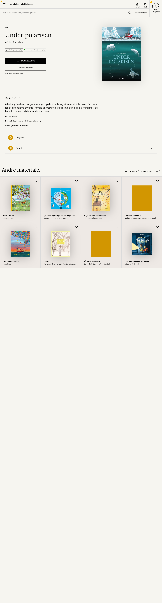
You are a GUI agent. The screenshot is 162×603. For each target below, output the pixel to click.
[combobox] (66, 13)
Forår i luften (8, 215)
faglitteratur (24, 126)
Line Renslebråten (17, 42)
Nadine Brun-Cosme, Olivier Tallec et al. (140, 218)
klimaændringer (32, 121)
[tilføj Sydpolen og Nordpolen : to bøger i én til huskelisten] (76, 181)
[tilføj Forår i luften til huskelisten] (36, 181)
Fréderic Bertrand (132, 264)
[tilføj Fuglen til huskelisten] (76, 226)
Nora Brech (7, 264)
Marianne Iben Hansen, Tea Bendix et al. (60, 264)
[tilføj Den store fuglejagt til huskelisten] (36, 226)
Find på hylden (26, 67)
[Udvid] (40, 121)
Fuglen (46, 261)
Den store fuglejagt (11, 261)
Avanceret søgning (141, 13)
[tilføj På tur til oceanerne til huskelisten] (117, 226)
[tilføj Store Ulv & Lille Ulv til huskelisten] (157, 181)
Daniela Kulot (8, 218)
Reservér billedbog (25, 61)
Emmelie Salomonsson (93, 218)
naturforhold (22, 121)
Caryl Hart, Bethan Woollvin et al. (97, 264)
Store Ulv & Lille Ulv (133, 215)
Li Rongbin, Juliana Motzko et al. (56, 218)
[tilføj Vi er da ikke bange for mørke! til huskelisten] (157, 226)
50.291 (14, 117)
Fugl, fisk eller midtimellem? (95, 215)
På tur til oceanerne (92, 261)
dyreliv (15, 121)
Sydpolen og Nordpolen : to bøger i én (59, 215)
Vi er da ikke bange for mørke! (137, 261)
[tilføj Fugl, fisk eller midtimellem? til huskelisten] (117, 181)
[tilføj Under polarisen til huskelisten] (6, 28)
